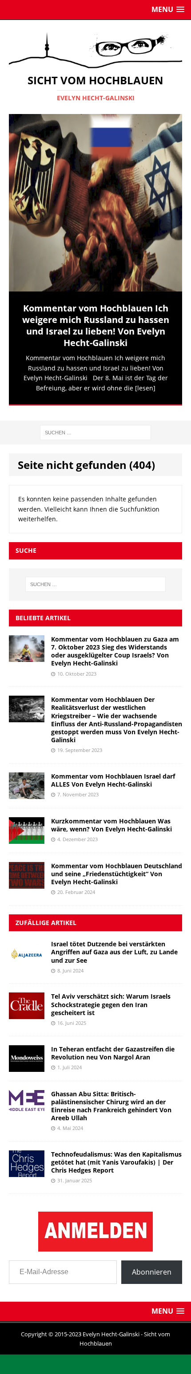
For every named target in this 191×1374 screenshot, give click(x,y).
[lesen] (145, 388)
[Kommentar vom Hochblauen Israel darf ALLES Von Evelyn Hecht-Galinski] (26, 787)
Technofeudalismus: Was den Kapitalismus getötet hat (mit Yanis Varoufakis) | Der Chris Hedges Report (116, 1156)
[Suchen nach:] (95, 425)
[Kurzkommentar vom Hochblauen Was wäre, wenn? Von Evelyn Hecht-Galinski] (26, 832)
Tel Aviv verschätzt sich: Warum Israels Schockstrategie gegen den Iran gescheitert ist (111, 998)
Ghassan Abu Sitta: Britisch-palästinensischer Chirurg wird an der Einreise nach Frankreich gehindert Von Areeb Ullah (111, 1099)
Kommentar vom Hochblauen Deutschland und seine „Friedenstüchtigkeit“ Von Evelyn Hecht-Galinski (116, 867)
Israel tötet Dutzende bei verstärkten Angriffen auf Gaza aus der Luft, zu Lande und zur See (114, 945)
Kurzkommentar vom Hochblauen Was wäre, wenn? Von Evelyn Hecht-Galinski (111, 819)
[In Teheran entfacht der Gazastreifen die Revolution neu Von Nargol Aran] (26, 1060)
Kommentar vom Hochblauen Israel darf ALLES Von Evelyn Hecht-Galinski (113, 774)
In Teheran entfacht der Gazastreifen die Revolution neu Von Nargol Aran (113, 1046)
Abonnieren (151, 1266)
